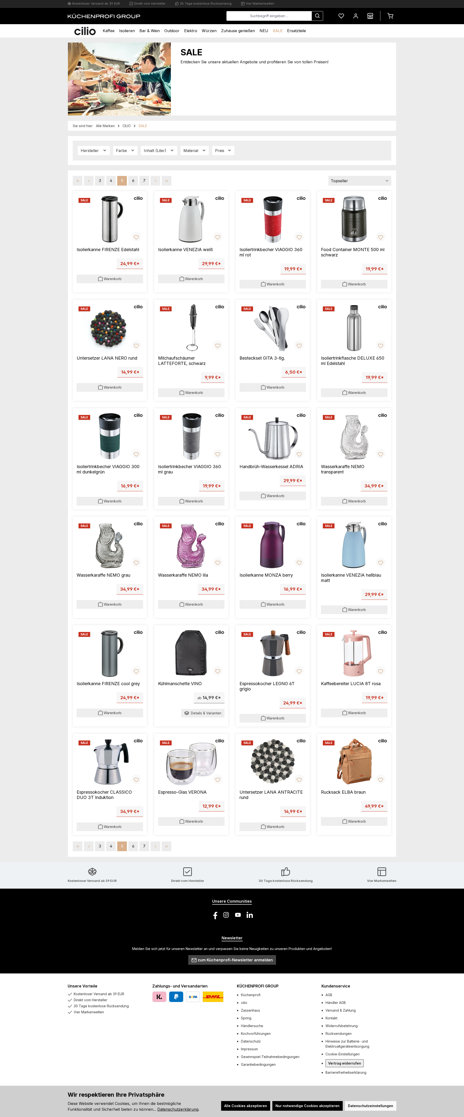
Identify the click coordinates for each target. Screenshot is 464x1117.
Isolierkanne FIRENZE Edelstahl (108, 249)
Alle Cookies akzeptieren (245, 1106)
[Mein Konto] (356, 16)
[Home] (85, 30)
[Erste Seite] (77, 181)
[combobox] (269, 16)
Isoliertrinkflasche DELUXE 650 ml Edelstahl (352, 360)
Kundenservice (335, 986)
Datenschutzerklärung (177, 1109)
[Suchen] (317, 16)
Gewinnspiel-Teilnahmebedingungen (270, 1057)
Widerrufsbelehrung (342, 1026)
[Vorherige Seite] (89, 181)
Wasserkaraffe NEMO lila (183, 575)
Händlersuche (252, 1026)
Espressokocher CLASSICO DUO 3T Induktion (104, 795)
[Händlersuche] (370, 16)
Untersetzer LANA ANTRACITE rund (271, 795)
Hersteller (90, 150)
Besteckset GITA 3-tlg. (262, 358)
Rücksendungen (339, 1033)
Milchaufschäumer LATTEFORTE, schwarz (182, 360)
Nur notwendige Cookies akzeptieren (308, 1106)
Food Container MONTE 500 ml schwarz (352, 252)
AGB (329, 995)
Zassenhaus (250, 1010)
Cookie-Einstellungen (343, 1054)
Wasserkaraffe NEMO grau (103, 575)
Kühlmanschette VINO (180, 683)
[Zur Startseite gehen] (104, 16)
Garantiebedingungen (258, 1064)
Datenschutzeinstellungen (370, 1106)
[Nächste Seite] (155, 181)
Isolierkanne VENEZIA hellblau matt (351, 578)
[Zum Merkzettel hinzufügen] (136, 236)
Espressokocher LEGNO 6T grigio (267, 686)
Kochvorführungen (256, 1033)
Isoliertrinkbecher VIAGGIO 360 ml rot (270, 252)
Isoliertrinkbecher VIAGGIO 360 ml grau (189, 469)
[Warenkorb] (390, 16)
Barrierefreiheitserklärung (346, 1072)
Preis (220, 150)
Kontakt (331, 1018)
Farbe (122, 150)
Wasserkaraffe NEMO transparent (342, 469)
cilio (244, 1003)
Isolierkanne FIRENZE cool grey (108, 683)
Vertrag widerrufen (344, 1063)
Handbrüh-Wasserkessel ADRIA (271, 466)
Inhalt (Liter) (155, 150)
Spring (246, 1018)
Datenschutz (251, 1041)
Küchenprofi (251, 995)
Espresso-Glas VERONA (182, 792)
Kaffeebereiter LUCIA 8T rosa (351, 683)
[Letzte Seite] (166, 181)
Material (191, 150)
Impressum (249, 1049)
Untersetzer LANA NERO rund (107, 358)
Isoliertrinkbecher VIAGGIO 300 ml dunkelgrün (108, 469)
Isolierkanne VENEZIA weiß (185, 249)
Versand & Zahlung (341, 1010)
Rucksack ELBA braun (343, 792)
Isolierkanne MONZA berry (266, 575)
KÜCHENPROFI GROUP (258, 986)
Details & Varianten (206, 713)
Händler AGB (336, 1003)
